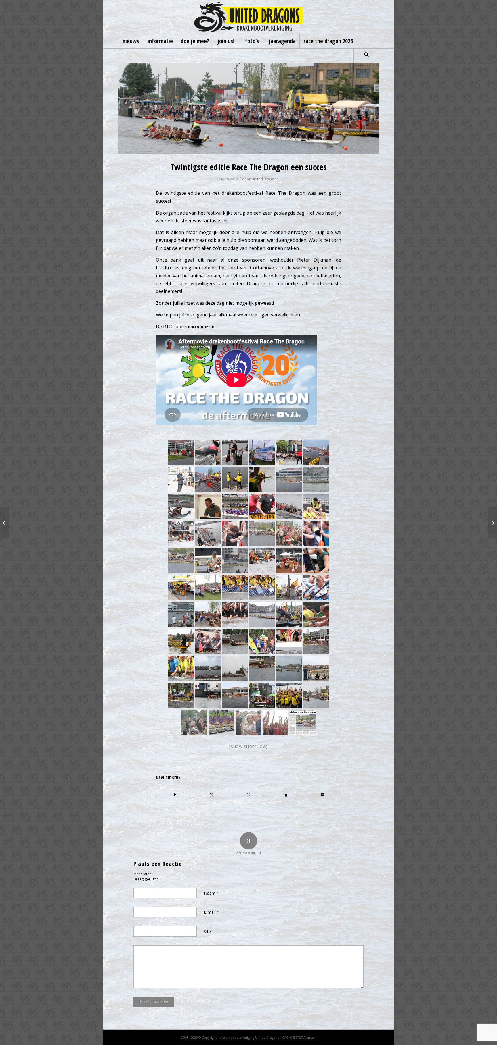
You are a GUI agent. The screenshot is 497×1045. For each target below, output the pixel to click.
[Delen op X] (211, 794)
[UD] (248, 17)
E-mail (211, 912)
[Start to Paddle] (4, 522)
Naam (211, 893)
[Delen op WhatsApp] (248, 794)
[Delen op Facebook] (174, 794)
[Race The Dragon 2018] (492, 522)
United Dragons (265, 178)
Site (207, 931)
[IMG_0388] (248, 108)
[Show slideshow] (248, 746)
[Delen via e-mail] (322, 794)
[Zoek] (366, 55)
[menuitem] (131, 41)
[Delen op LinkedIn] (285, 794)
